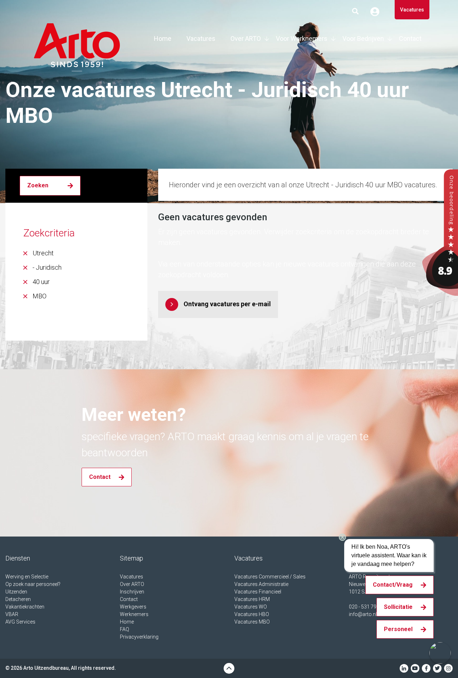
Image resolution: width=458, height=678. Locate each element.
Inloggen (377, 12)
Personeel (398, 629)
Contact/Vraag (393, 584)
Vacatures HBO (251, 614)
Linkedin (404, 668)
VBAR (11, 614)
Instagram (448, 668)
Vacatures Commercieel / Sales (270, 577)
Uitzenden (16, 592)
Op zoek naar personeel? (32, 584)
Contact (410, 38)
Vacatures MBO (252, 622)
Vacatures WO (250, 607)
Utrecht (43, 253)
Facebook (426, 668)
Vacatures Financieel (257, 592)
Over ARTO (245, 38)
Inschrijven (132, 592)
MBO (40, 296)
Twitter (437, 668)
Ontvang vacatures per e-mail (227, 304)
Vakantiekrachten (24, 607)
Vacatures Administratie (261, 584)
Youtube (415, 668)
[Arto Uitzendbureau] (440, 232)
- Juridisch (47, 267)
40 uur (41, 281)
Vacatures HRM (252, 599)
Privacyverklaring (139, 637)
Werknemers (134, 614)
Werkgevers (133, 607)
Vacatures (412, 10)
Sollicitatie (398, 607)
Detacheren (18, 599)
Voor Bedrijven (363, 38)
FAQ (124, 629)
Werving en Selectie (26, 577)
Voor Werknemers (301, 38)
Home (162, 38)
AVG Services (20, 622)
